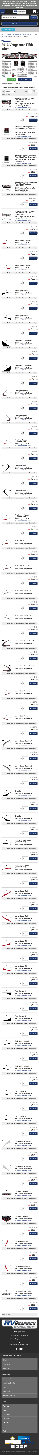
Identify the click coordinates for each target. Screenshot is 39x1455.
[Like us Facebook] (17, 1349)
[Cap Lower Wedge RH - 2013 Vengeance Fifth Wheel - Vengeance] (7, 1168)
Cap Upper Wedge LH (23, 1241)
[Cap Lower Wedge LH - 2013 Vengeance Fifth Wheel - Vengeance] (7, 1143)
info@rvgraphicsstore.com (20, 1339)
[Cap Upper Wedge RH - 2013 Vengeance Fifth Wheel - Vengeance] (7, 1268)
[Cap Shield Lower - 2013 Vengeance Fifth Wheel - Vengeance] (7, 1218)
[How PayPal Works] (24, 1438)
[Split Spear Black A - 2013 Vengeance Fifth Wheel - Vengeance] (7, 1043)
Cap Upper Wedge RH (23, 1266)
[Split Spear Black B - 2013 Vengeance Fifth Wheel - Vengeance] (7, 1068)
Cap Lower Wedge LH (23, 1141)
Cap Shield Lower (21, 1216)
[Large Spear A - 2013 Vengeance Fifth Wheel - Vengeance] (7, 1093)
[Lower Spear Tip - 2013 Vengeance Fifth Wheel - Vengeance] (7, 968)
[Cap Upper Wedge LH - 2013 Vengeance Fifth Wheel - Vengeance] (7, 1243)
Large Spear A (20, 1091)
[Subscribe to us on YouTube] (21, 1349)
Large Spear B (20, 1116)
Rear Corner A (20, 991)
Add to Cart (33, 983)
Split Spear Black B (22, 1066)
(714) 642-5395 (20, 1331)
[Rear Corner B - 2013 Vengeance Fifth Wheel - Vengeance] (7, 1018)
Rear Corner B (20, 1016)
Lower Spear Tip (21, 966)
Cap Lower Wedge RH (23, 1166)
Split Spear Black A (22, 1041)
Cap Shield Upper (21, 1191)
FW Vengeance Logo (23, 1291)
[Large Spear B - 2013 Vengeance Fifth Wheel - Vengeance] (7, 1118)
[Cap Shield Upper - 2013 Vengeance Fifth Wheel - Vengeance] (7, 1193)
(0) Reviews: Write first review (23, 970)
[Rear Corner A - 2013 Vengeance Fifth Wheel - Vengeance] (7, 993)
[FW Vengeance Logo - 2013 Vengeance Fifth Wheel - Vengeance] (7, 1293)
